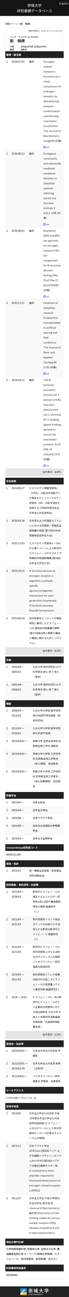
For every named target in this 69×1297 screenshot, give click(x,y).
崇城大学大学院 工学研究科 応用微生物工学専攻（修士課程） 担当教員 (47, 758)
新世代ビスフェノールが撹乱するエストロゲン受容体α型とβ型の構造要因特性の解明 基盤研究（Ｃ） (47, 901)
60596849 (12, 1275)
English (63, 3)
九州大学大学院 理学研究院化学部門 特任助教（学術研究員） (47, 715)
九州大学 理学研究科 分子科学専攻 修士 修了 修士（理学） (47, 671)
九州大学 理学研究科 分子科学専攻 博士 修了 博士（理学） (47, 689)
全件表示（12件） (53, 1034)
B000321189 (13, 854)
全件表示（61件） (53, 650)
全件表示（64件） (53, 472)
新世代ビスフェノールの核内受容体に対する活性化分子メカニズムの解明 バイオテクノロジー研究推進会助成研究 (46, 956)
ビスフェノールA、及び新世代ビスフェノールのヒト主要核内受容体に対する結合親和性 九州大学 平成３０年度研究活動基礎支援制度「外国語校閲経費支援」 (47, 1012)
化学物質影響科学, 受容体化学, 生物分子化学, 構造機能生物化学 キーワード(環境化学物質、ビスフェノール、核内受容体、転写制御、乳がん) (33, 1254)
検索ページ (11, 23)
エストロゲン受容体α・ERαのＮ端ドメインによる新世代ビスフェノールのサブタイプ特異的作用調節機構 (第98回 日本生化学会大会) (45, 553)
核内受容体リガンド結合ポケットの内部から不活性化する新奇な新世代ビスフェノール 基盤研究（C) (46, 929)
